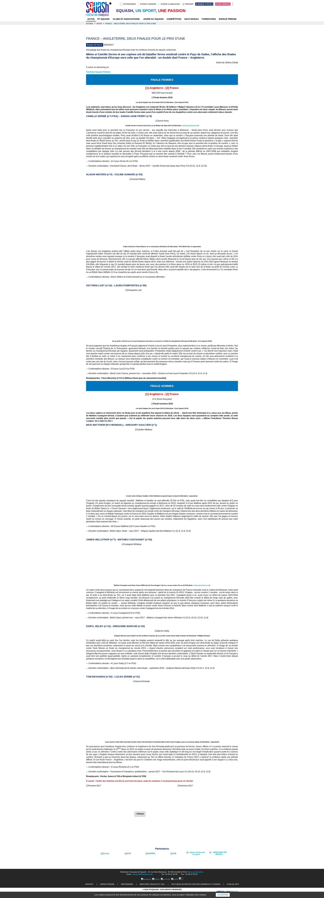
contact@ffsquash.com (142, 874)
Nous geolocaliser (195, 872)
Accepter (223, 895)
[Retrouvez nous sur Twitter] (156, 879)
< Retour (140, 814)
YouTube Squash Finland (98, 72)
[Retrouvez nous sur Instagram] (181, 879)
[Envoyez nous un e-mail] (174, 879)
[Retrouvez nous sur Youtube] (165, 879)
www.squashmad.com (190, 125)
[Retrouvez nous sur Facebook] (146, 879)
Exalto (234, 892)
